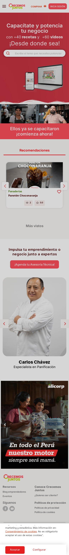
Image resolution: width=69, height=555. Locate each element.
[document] (34, 277)
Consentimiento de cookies (21, 532)
